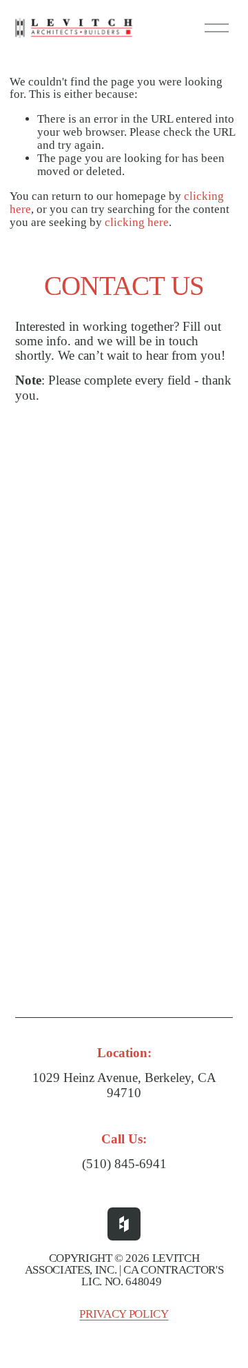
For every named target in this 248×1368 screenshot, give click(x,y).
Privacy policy (123, 1314)
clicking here (137, 222)
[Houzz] (124, 1224)
